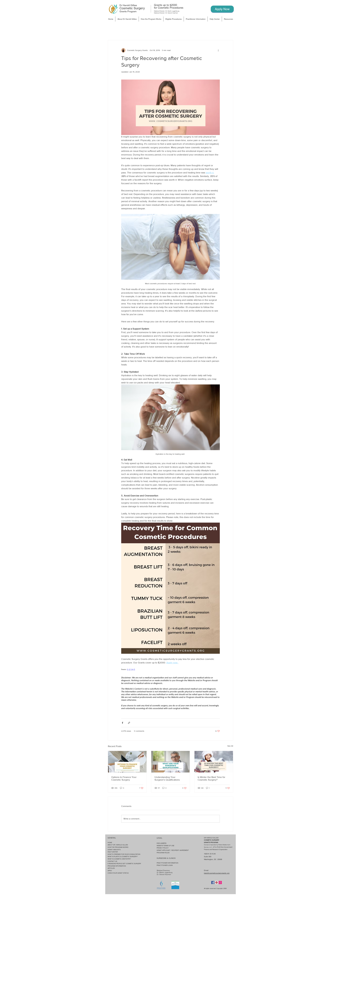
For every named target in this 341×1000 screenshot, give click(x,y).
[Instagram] (220, 882)
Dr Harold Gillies (128, 5)
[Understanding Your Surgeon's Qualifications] (170, 761)
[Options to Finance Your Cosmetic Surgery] (127, 761)
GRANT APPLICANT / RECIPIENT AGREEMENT (173, 850)
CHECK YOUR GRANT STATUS (118, 873)
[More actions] (218, 50)
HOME (110, 842)
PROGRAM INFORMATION (117, 866)
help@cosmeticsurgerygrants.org (216, 873)
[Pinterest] (216, 882)
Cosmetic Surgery (132, 8)
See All (230, 746)
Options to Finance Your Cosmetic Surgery (124, 778)
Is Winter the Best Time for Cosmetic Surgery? (211, 778)
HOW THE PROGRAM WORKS (118, 847)
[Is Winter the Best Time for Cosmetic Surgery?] (213, 761)
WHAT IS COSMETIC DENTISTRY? (119, 859)
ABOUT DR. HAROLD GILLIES (118, 845)
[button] (173, 19)
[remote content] (170, 669)
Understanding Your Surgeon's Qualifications (167, 778)
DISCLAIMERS (161, 843)
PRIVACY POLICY (163, 848)
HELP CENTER (113, 852)
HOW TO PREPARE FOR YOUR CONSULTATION (124, 854)
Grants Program (128, 11)
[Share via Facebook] (122, 723)
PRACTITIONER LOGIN (165, 865)
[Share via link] (129, 723)
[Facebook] (212, 882)
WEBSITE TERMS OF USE (165, 846)
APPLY (110, 871)
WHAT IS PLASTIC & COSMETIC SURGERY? (123, 856)
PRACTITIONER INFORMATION (167, 863)
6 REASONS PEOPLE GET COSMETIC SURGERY (124, 863)
